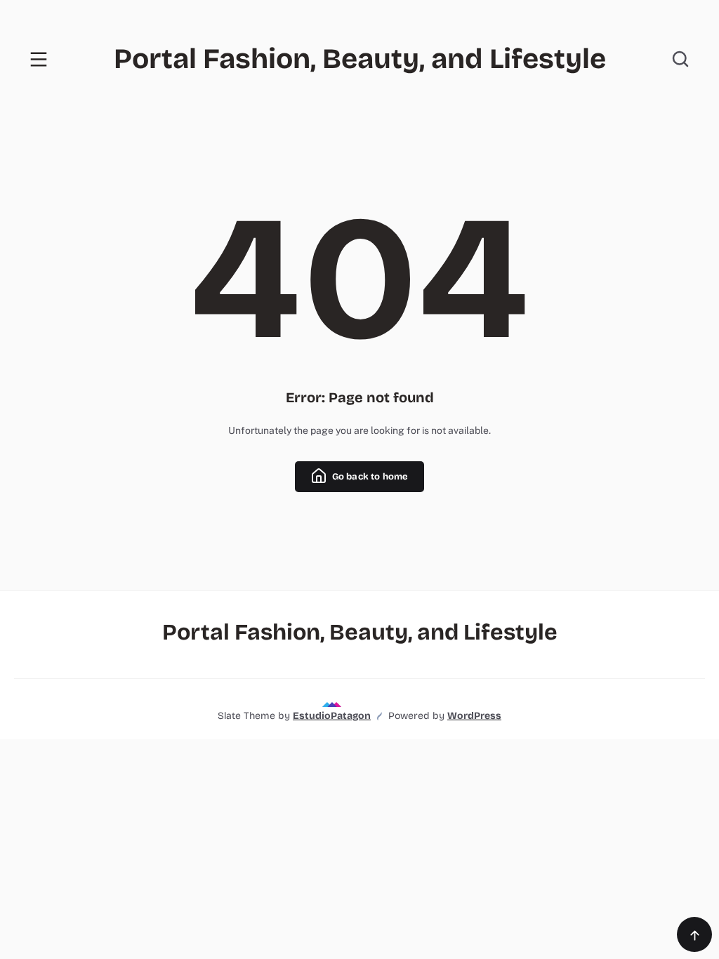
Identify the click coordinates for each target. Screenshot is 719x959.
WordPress (474, 716)
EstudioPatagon (332, 716)
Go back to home (368, 476)
